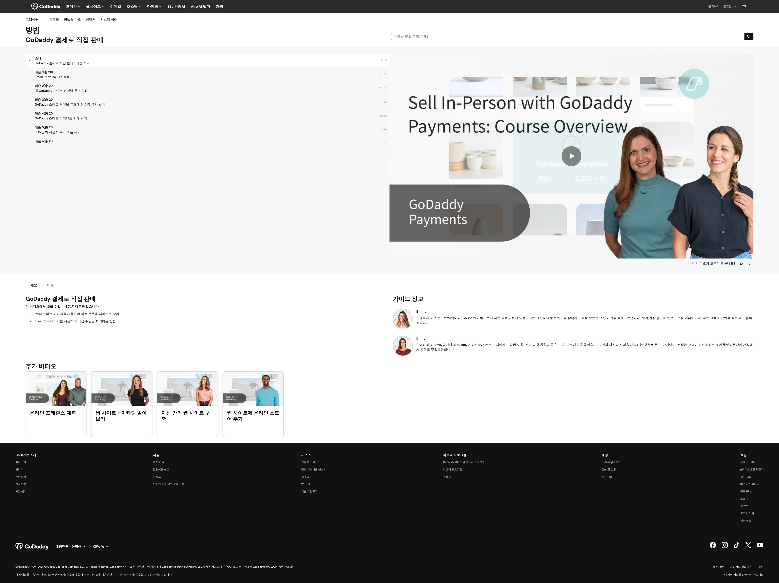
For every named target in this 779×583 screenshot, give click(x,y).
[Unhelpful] (749, 263)
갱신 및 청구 (608, 469)
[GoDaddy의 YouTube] (760, 547)
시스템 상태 (108, 19)
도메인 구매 (747, 462)
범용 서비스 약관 (122, 574)
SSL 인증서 (176, 6)
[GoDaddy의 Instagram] (724, 547)
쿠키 (761, 566)
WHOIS (305, 484)
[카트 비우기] (744, 6)
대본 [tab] (50, 285)
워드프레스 (746, 491)
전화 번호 (745, 520)
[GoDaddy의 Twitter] (748, 547)
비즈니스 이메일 (749, 484)
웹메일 (305, 476)
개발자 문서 (308, 462)
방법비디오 (72, 19)
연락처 (91, 19)
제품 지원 (158, 462)
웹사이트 (745, 476)
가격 (219, 6)
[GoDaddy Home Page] (32, 546)
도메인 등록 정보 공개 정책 (168, 484)
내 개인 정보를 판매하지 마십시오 (744, 574)
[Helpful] (741, 263)
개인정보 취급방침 (741, 566)
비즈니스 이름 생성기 (313, 469)
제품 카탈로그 (309, 491)
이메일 (115, 6)
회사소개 (20, 462)
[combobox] (568, 36)
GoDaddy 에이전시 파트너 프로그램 (464, 462)
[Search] (749, 36)
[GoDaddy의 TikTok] (736, 547)
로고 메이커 (747, 513)
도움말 (54, 19)
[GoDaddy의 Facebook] (713, 547)
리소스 (157, 476)
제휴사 (447, 476)
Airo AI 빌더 (200, 6)
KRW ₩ (98, 546)
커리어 (19, 469)
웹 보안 (744, 506)
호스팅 (744, 498)
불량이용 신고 (161, 469)
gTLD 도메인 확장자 (752, 469)
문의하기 (20, 476)
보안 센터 (21, 491)
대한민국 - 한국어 (68, 546)
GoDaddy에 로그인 (612, 462)
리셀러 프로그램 (452, 469)
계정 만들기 (608, 476)
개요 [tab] (34, 285)
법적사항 (20, 484)
